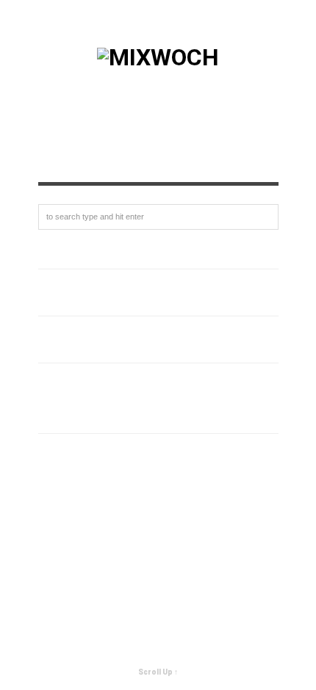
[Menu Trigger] (280, 31)
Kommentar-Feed (87, 499)
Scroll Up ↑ (158, 672)
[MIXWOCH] (158, 57)
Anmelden (66, 451)
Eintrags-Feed (78, 475)
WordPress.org (81, 522)
